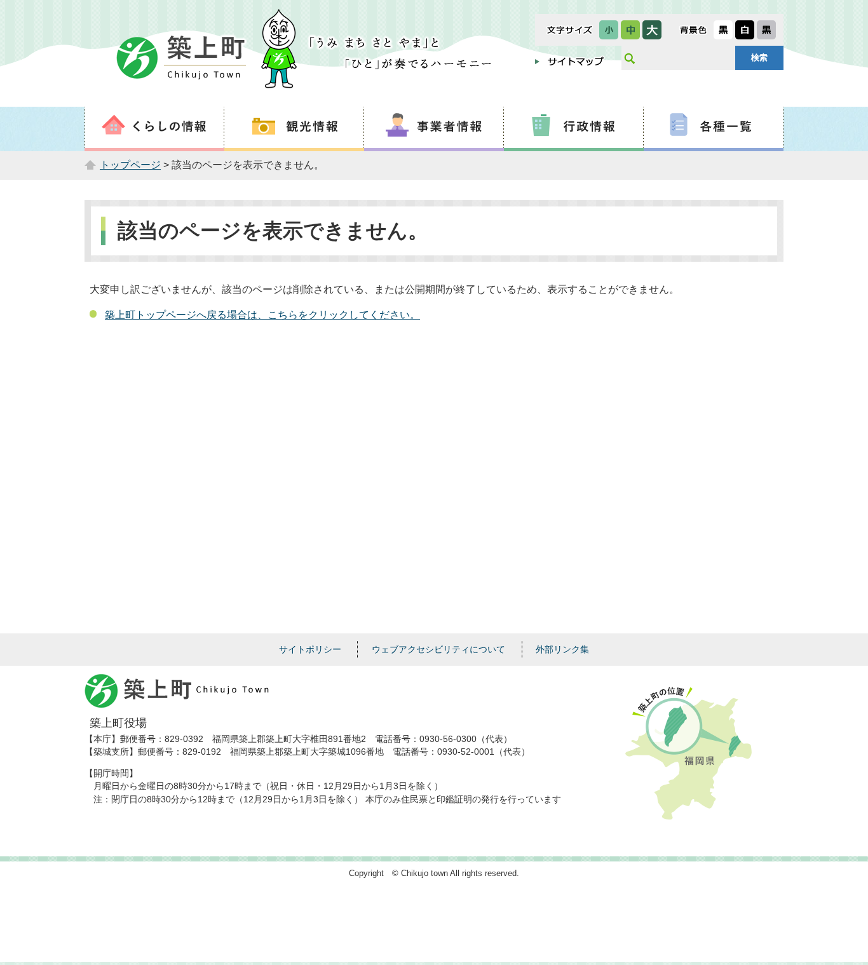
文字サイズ (570, 29)
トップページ (130, 164)
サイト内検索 (629, 58)
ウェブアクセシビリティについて (438, 649)
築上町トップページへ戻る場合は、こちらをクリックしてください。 (262, 314)
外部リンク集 (562, 649)
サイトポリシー (310, 649)
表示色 (693, 29)
